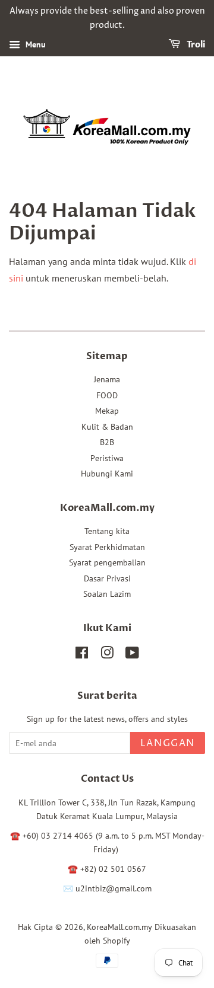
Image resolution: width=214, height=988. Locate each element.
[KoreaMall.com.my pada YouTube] (132, 655)
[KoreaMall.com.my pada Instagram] (107, 655)
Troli (195, 44)
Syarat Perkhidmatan (107, 547)
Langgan (167, 743)
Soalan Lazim (107, 594)
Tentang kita (107, 531)
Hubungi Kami (107, 473)
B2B (107, 442)
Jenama (107, 379)
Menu (34, 44)
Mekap (107, 410)
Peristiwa (107, 458)
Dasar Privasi (107, 578)
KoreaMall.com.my (119, 927)
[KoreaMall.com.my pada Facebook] (82, 655)
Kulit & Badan (107, 426)
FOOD (107, 395)
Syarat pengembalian (107, 562)
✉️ (69, 888)
